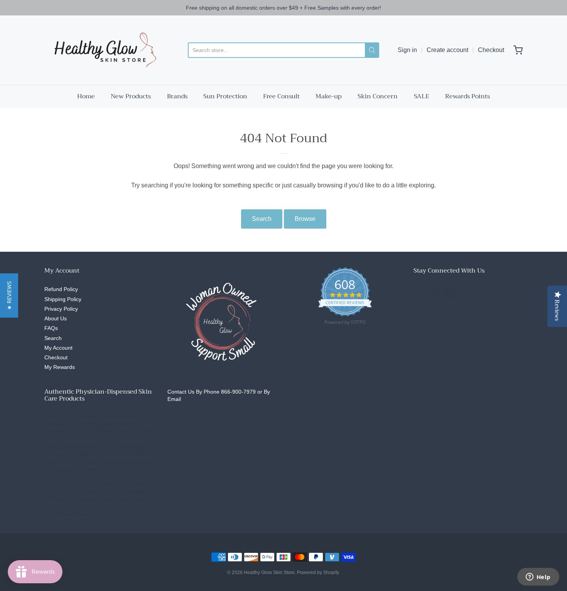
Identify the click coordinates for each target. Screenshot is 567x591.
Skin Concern (378, 96)
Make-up (329, 96)
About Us (55, 318)
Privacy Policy (61, 309)
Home (86, 96)
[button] (9, 295)
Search (262, 219)
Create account (447, 50)
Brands (177, 96)
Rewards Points (467, 96)
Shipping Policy (62, 299)
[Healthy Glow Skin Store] (103, 50)
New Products (131, 96)
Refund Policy (61, 289)
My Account (58, 348)
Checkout (491, 50)
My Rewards (59, 367)
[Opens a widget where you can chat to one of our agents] (538, 577)
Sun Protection (225, 96)
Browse (305, 219)
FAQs (51, 328)
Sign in (407, 50)
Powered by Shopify (318, 572)
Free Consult (281, 96)
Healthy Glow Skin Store (269, 572)
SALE (421, 96)
